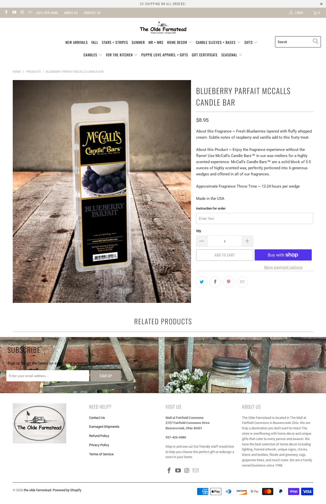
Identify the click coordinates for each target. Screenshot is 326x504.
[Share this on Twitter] (201, 282)
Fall (94, 42)
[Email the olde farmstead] (30, 13)
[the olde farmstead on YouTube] (14, 13)
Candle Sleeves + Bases (216, 42)
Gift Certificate (205, 54)
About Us (71, 12)
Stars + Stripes (115, 42)
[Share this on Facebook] (215, 282)
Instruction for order (211, 208)
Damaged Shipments (104, 427)
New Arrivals (76, 42)
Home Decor (177, 42)
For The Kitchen (120, 54)
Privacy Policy (99, 445)
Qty (198, 231)
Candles (91, 54)
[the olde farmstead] (163, 28)
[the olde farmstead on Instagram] (22, 13)
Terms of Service (101, 454)
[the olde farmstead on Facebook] (6, 13)
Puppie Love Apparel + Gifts (164, 54)
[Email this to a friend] (242, 282)
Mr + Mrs (156, 42)
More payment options (283, 267)
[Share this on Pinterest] (228, 282)
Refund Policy (99, 436)
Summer (138, 42)
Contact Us (92, 12)
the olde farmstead (37, 490)
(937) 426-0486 (47, 12)
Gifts (249, 42)
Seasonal (229, 54)
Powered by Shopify (67, 490)
